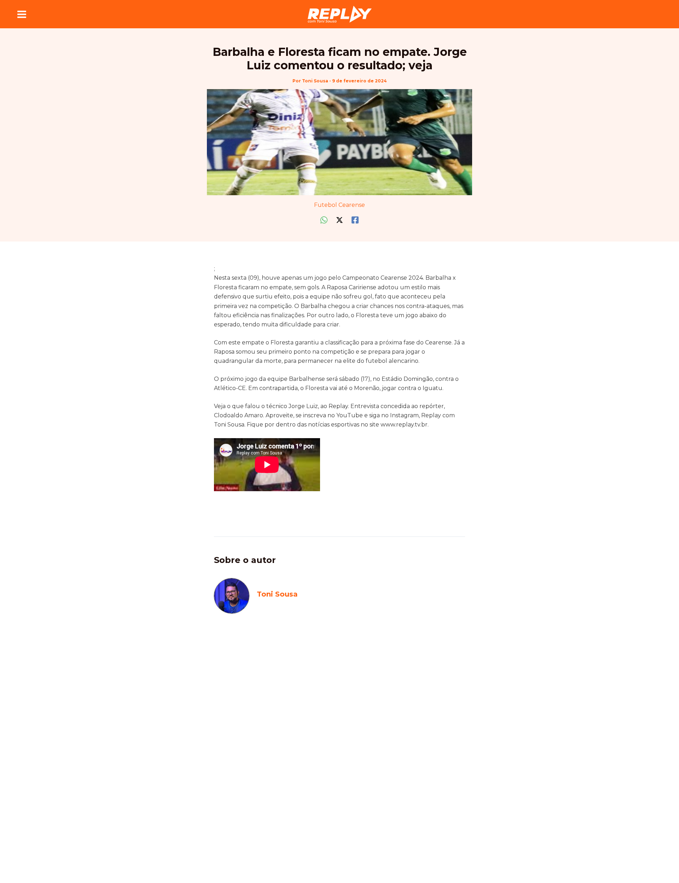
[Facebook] (355, 220)
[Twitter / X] (339, 220)
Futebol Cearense (339, 205)
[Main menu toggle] (21, 14)
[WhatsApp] (323, 220)
